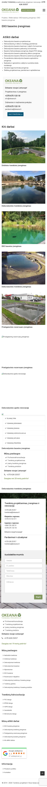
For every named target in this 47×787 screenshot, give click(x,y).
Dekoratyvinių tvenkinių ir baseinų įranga (17, 680)
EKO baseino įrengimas (11, 246)
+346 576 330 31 (11, 525)
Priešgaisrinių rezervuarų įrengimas (15, 733)
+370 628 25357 (13, 475)
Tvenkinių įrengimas (14, 423)
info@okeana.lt (10, 98)
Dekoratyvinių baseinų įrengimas (15, 737)
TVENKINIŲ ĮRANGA (13, 428)
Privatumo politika (10, 769)
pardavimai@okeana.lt (13, 109)
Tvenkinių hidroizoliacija (16, 433)
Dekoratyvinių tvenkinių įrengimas (15, 729)
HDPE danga (8, 707)
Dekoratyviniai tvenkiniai (12, 662)
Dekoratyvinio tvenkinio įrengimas (16, 206)
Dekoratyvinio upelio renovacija (15, 408)
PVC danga (7, 699)
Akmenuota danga (10, 714)
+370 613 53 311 (11, 519)
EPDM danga (8, 703)
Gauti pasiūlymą (15, 114)
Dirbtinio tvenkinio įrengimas (14, 165)
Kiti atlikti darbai (9, 740)
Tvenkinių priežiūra (14, 443)
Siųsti (38, 597)
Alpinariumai (8, 669)
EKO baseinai (8, 673)
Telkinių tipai (11, 418)
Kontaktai (7, 772)
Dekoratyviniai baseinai (11, 666)
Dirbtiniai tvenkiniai (10, 659)
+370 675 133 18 (11, 528)
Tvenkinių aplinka (13, 438)
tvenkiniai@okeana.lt (12, 512)
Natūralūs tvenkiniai (10, 655)
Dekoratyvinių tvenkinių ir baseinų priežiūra (18, 687)
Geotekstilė (8, 710)
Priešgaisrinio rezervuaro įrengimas (17, 327)
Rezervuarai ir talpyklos (11, 677)
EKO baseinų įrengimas (11, 726)
